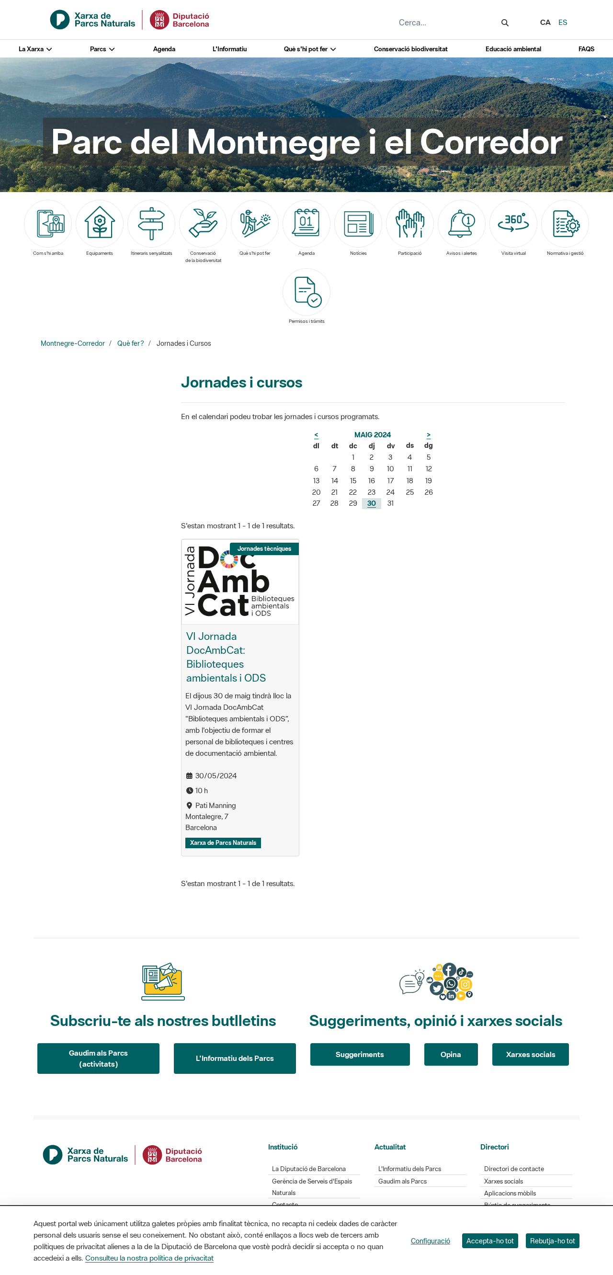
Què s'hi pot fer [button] (306, 49)
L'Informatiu (230, 49)
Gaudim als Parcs (402, 1181)
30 (371, 503)
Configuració (430, 1240)
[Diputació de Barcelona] (123, 1154)
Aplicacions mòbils (510, 1193)
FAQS (586, 49)
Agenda (164, 49)
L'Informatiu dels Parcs (235, 1058)
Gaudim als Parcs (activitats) (98, 1058)
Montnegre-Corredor (73, 343)
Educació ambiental (513, 49)
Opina (451, 1054)
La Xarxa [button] (32, 49)
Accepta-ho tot (490, 1240)
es (563, 22)
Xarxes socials (531, 1054)
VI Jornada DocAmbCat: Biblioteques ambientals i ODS (226, 656)
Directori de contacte (514, 1169)
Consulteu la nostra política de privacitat (149, 1258)
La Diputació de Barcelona (309, 1169)
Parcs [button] (99, 49)
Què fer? (130, 343)
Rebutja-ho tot (552, 1240)
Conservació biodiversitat (411, 49)
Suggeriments (360, 1054)
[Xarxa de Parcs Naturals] (130, 18)
